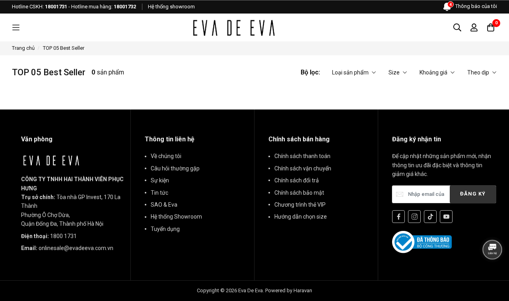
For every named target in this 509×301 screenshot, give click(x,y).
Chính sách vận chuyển (302, 168)
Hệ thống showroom (171, 7)
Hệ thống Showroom (176, 216)
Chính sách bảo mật (299, 193)
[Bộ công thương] (422, 241)
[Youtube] (446, 216)
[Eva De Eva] (233, 27)
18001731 (56, 7)
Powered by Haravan (288, 290)
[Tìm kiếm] (457, 27)
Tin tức (159, 193)
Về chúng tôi (166, 156)
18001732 (125, 7)
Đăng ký (473, 194)
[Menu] (16, 27)
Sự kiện (160, 180)
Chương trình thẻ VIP (300, 204)
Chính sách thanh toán (302, 156)
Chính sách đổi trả (296, 180)
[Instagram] (414, 216)
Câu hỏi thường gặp (175, 168)
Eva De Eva (250, 290)
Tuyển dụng (165, 229)
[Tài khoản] (474, 27)
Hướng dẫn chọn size (300, 216)
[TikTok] (430, 216)
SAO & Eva (164, 204)
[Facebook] (398, 216)
